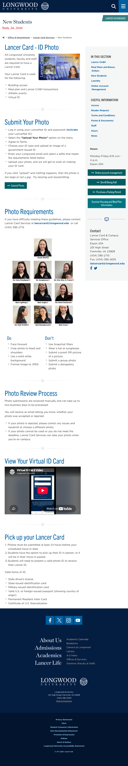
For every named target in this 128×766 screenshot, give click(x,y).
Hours (94, 131)
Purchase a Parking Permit (108, 191)
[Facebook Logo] (91, 268)
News (94, 136)
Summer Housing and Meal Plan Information (107, 203)
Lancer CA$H (98, 62)
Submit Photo (17, 185)
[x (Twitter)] (59, 620)
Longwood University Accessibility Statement (64, 746)
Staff (93, 125)
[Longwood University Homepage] (25, 6)
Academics (49, 655)
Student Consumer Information (64, 727)
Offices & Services (76, 659)
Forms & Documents (102, 120)
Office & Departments (19, 37)
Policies (64, 738)
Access (95, 105)
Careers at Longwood (78, 647)
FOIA (64, 723)
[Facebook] (50, 620)
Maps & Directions (64, 701)
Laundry (95, 81)
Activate (72, 129)
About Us (51, 640)
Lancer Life (48, 662)
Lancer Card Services (43, 37)
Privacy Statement (64, 719)
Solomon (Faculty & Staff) (80, 663)
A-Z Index (71, 655)
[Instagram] (68, 620)
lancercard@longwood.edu (51, 223)
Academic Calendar (77, 639)
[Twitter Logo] (96, 268)
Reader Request (100, 110)
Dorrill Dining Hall (109, 182)
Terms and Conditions (103, 115)
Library (70, 651)
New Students (99, 75)
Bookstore (72, 643)
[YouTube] (78, 620)
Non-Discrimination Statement (64, 731)
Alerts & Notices (64, 742)
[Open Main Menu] (123, 6)
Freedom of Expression (64, 735)
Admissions (48, 647)
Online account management (108, 172)
